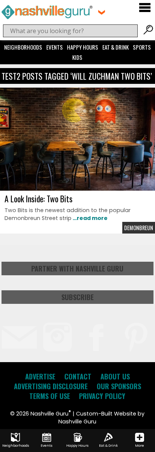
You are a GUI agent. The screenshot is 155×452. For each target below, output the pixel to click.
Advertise (40, 376)
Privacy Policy (102, 396)
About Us (115, 376)
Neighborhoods (23, 47)
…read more (89, 218)
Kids (77, 57)
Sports (142, 47)
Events (54, 47)
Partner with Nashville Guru (77, 268)
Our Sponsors (119, 386)
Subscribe (77, 297)
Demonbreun (138, 228)
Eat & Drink (115, 47)
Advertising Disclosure (51, 386)
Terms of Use (49, 396)
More (139, 445)
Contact (77, 376)
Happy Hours (82, 47)
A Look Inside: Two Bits (39, 199)
